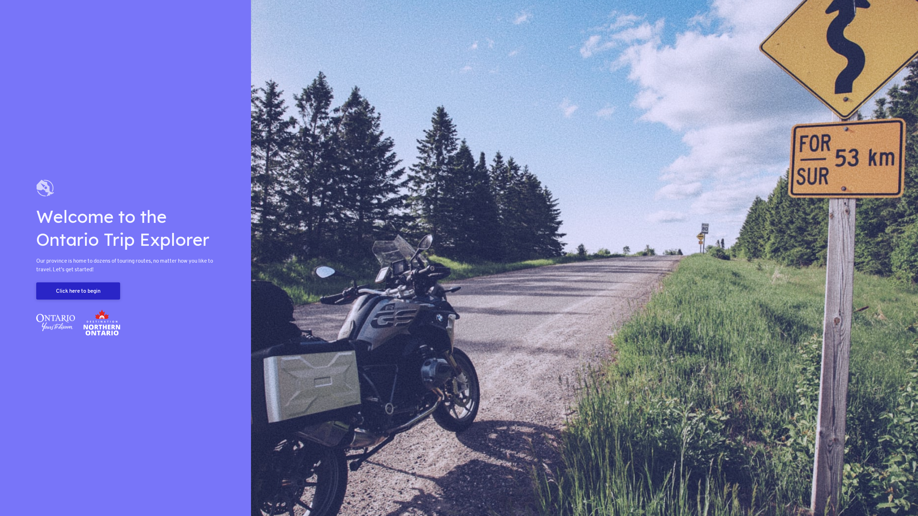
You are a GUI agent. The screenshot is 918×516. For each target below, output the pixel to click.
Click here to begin (78, 290)
